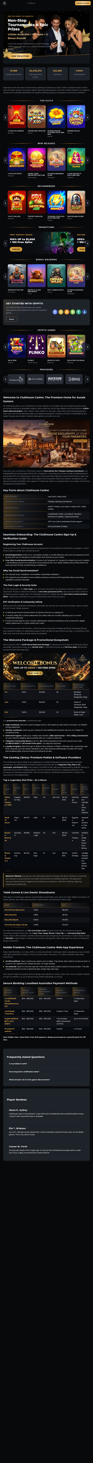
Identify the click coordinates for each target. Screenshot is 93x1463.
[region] (46, 121)
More (11, 319)
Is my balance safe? (18, 1064)
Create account (82, 3)
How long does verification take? (24, 1072)
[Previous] (5, 117)
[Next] (88, 117)
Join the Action (20, 56)
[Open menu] (4, 3)
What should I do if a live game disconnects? (29, 1080)
